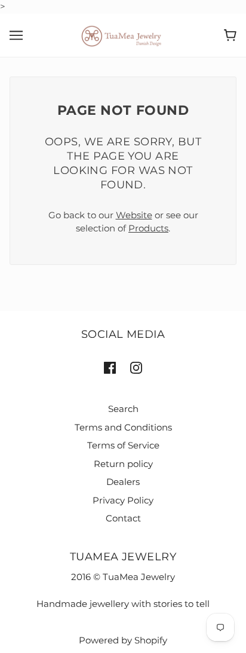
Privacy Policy (123, 500)
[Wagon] (230, 35)
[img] (110, 367)
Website (134, 215)
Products (148, 228)
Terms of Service (123, 445)
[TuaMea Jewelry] (123, 34)
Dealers (123, 481)
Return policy (123, 463)
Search (123, 408)
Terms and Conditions (123, 427)
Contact (123, 518)
